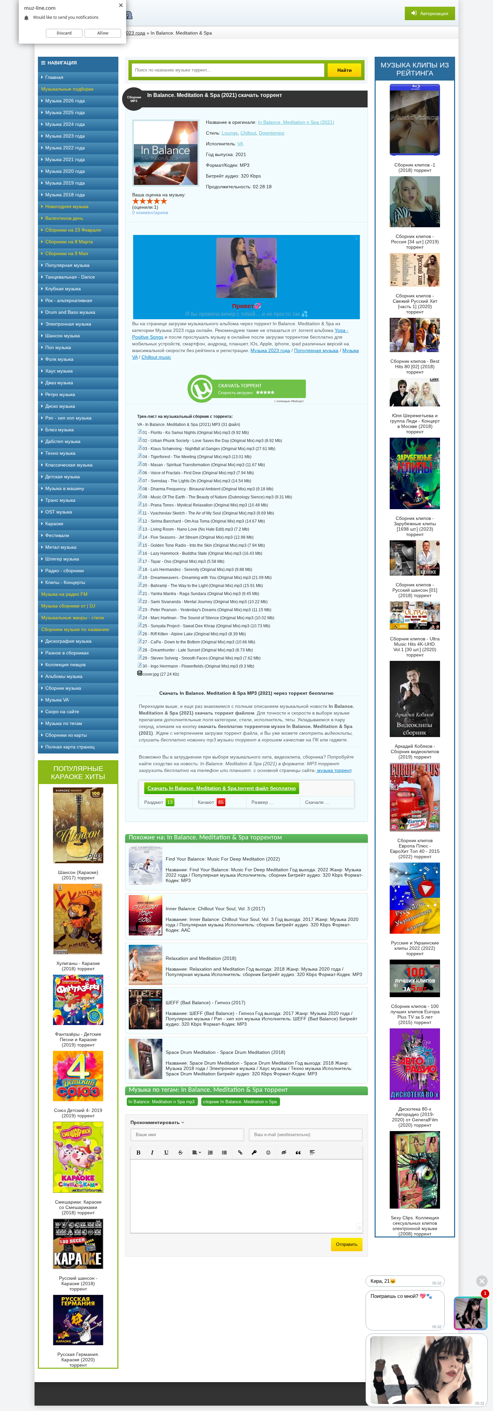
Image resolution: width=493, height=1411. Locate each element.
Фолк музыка (59, 359)
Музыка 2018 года (65, 194)
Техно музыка (60, 453)
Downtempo (271, 133)
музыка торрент (333, 770)
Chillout (248, 133)
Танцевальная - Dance (70, 277)
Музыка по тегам (63, 723)
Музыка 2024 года (65, 124)
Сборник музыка (63, 688)
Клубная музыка (63, 288)
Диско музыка (60, 406)
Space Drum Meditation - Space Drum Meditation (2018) (225, 1052)
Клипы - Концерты (65, 582)
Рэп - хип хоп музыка (68, 418)
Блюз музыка (59, 429)
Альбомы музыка (64, 676)
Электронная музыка (68, 324)
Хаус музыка (59, 371)
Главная (54, 77)
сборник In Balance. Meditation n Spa (240, 1101)
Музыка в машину (64, 488)
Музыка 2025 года (65, 112)
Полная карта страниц (70, 746)
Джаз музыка (59, 382)
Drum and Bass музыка (70, 312)
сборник (277, 875)
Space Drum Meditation (191, 1073)
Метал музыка (60, 547)
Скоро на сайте (62, 711)
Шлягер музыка (62, 559)
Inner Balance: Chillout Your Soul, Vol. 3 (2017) (215, 908)
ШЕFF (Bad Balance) (315, 1018)
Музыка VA (57, 699)
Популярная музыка (316, 350)
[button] (138, 1152)
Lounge (230, 133)
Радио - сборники (64, 570)
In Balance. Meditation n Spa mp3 (161, 1101)
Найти (344, 70)
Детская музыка (62, 476)
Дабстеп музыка (62, 441)
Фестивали (57, 535)
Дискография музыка (68, 641)
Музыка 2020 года (65, 171)
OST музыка (58, 512)
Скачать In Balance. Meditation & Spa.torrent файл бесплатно (222, 788)
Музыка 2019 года (65, 183)
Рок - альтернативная (68, 300)
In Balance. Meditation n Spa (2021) (296, 122)
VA (240, 143)
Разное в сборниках (67, 652)
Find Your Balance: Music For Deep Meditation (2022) (223, 859)
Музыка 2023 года (270, 350)
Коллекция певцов (65, 664)
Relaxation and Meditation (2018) (201, 958)
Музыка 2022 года (65, 147)
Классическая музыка (69, 465)
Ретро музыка (60, 394)
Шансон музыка (62, 335)
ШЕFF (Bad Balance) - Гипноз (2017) (205, 1002)
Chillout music (156, 357)
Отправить (347, 1244)
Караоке (54, 523)
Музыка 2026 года (65, 100)
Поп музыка (58, 347)
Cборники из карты (66, 735)
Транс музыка (60, 500)
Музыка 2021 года (65, 159)
